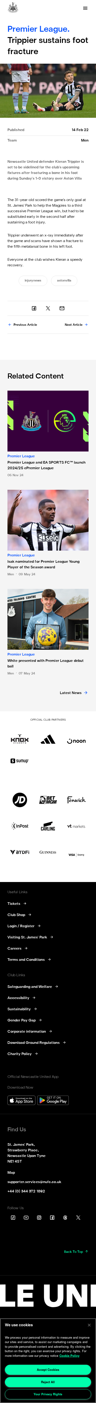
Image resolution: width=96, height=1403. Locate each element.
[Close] (89, 1325)
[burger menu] (85, 8)
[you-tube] (26, 1217)
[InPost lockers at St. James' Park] (19, 826)
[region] (48, 1360)
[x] (48, 308)
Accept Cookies (48, 1369)
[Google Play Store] (53, 1101)
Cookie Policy (69, 1355)
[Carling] (48, 826)
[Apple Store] (21, 1101)
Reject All (48, 1382)
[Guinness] (48, 852)
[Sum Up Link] (19, 760)
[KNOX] (19, 736)
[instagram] (39, 1217)
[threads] (65, 1217)
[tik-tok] (13, 1217)
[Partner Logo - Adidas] (48, 736)
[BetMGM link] (48, 800)
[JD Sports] (19, 800)
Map (11, 1172)
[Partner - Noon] (76, 736)
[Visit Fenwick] (76, 800)
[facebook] (34, 308)
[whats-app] (62, 308)
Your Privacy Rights (48, 1394)
